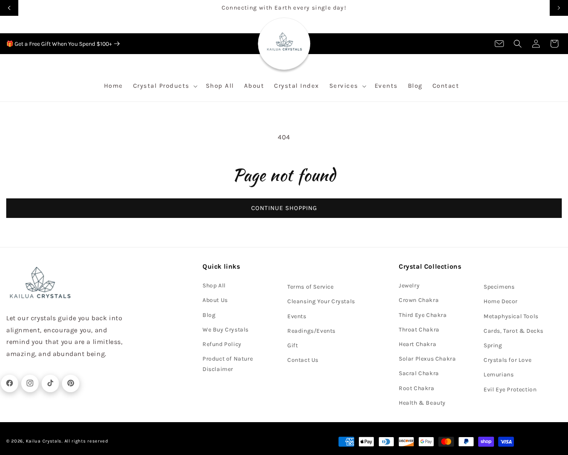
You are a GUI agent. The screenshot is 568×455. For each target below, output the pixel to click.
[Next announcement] (559, 8)
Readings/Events (311, 330)
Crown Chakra (419, 300)
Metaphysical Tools (511, 315)
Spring (493, 345)
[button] (518, 44)
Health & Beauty (422, 402)
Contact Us (303, 359)
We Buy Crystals (226, 329)
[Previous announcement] (9, 8)
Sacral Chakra (419, 372)
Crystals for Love (507, 359)
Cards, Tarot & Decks (513, 330)
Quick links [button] (221, 266)
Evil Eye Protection (510, 389)
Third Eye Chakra (423, 314)
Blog (209, 314)
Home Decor (501, 301)
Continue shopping (284, 208)
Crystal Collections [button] (430, 266)
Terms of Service (310, 286)
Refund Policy (222, 343)
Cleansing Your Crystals (321, 301)
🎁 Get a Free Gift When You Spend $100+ (59, 43)
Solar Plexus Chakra (427, 358)
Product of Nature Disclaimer (228, 363)
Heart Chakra (417, 343)
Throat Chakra (419, 329)
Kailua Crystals (44, 441)
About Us (215, 300)
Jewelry (409, 285)
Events (296, 315)
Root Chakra (417, 387)
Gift (292, 345)
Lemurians (499, 374)
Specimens (499, 286)
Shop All (214, 285)
